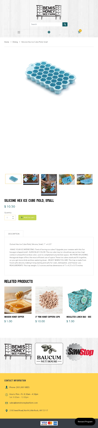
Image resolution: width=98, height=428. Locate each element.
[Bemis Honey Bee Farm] (49, 12)
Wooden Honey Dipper (14, 317)
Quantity (7, 213)
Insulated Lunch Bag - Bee (78, 317)
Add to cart (29, 217)
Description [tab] (13, 234)
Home (6, 42)
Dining (15, 42)
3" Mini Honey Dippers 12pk (47, 317)
